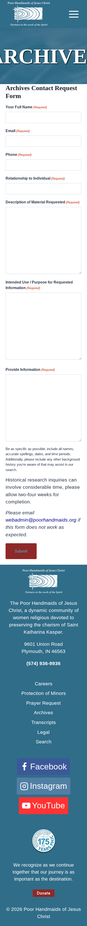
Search (44, 741)
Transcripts (43, 722)
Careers (43, 683)
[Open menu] (73, 14)
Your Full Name (26, 107)
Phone (19, 155)
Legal (43, 732)
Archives (43, 712)
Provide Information (30, 370)
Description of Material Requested (43, 202)
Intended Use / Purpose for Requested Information (39, 285)
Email (18, 131)
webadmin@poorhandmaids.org (41, 520)
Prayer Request (43, 703)
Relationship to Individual (35, 178)
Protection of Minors (43, 693)
